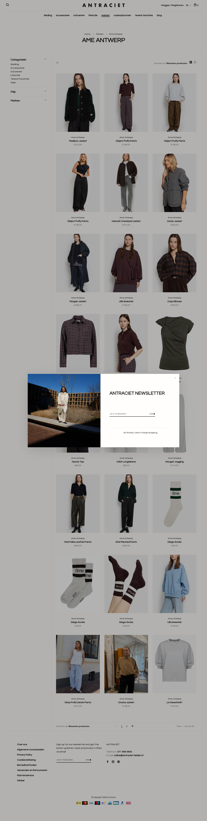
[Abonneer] (151, 413)
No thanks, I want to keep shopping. (141, 433)
